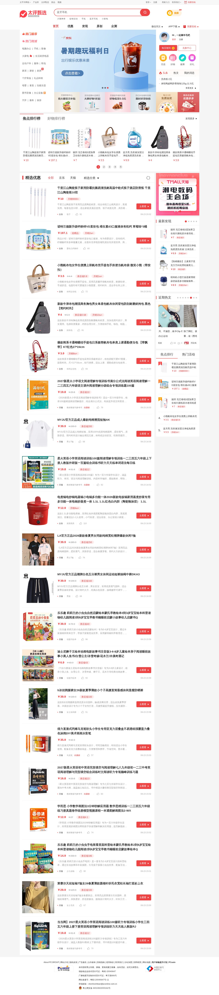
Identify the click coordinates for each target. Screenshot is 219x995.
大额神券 (61, 19)
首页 (56, 26)
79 (102, 407)
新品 (53, 2)
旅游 (39, 100)
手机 (84, 19)
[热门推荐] (37, 34)
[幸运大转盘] (167, 102)
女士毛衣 (70, 905)
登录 (148, 2)
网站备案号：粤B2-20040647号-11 (94, 980)
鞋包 (43, 63)
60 (88, 248)
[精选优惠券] (188, 102)
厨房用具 (70, 523)
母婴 (24, 85)
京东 (62, 177)
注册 (155, 2)
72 (86, 292)
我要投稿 (192, 2)
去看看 (142, 206)
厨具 (39, 70)
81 (83, 330)
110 (85, 523)
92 (102, 485)
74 (92, 832)
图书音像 (26, 93)
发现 (85, 26)
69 (81, 596)
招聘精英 (137, 962)
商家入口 (166, 2)
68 (84, 442)
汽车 (24, 100)
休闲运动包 (71, 292)
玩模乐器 (41, 85)
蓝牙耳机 (94, 19)
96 (86, 639)
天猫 (73, 177)
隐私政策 (73, 962)
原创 (99, 26)
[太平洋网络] (63, 967)
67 (85, 905)
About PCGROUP (51, 962)
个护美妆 (26, 78)
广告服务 (82, 962)
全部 (51, 177)
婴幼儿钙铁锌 (72, 248)
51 (86, 712)
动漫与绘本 (71, 639)
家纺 (31, 70)
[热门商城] (37, 41)
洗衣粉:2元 (166, 79)
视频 (59, 2)
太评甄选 (45, 2)
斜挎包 (69, 330)
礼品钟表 (38, 78)
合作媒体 (92, 962)
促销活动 (73, 19)
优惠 (70, 26)
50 (86, 678)
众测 (114, 26)
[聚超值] (33, 14)
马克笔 (69, 755)
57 (92, 755)
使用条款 (110, 962)
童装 (31, 85)
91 (81, 214)
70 (92, 948)
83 (102, 794)
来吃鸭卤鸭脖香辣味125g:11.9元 (177, 83)
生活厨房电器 (42, 56)
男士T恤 (70, 442)
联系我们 (119, 962)
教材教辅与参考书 (74, 407)
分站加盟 (128, 962)
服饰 (36, 63)
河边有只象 (170, 343)
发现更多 (189, 118)
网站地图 (146, 962)
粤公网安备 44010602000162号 (96, 988)
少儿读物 (70, 871)
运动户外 (26, 63)
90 (85, 871)
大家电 (25, 56)
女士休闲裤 (71, 712)
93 (86, 369)
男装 (69, 596)
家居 (24, 70)
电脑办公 (26, 48)
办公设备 (38, 93)
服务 (31, 100)
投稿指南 (101, 962)
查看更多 (189, 88)
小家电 (105, 19)
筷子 (69, 214)
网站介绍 (64, 962)
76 (84, 558)
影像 (43, 48)
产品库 (36, 2)
